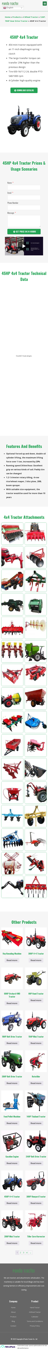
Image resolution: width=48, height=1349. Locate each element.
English (9, 8)
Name (9, 183)
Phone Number (12, 203)
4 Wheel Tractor (30, 17)
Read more (12, 960)
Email (9, 193)
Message (11, 213)
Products (16, 17)
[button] (45, 3)
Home (7, 17)
